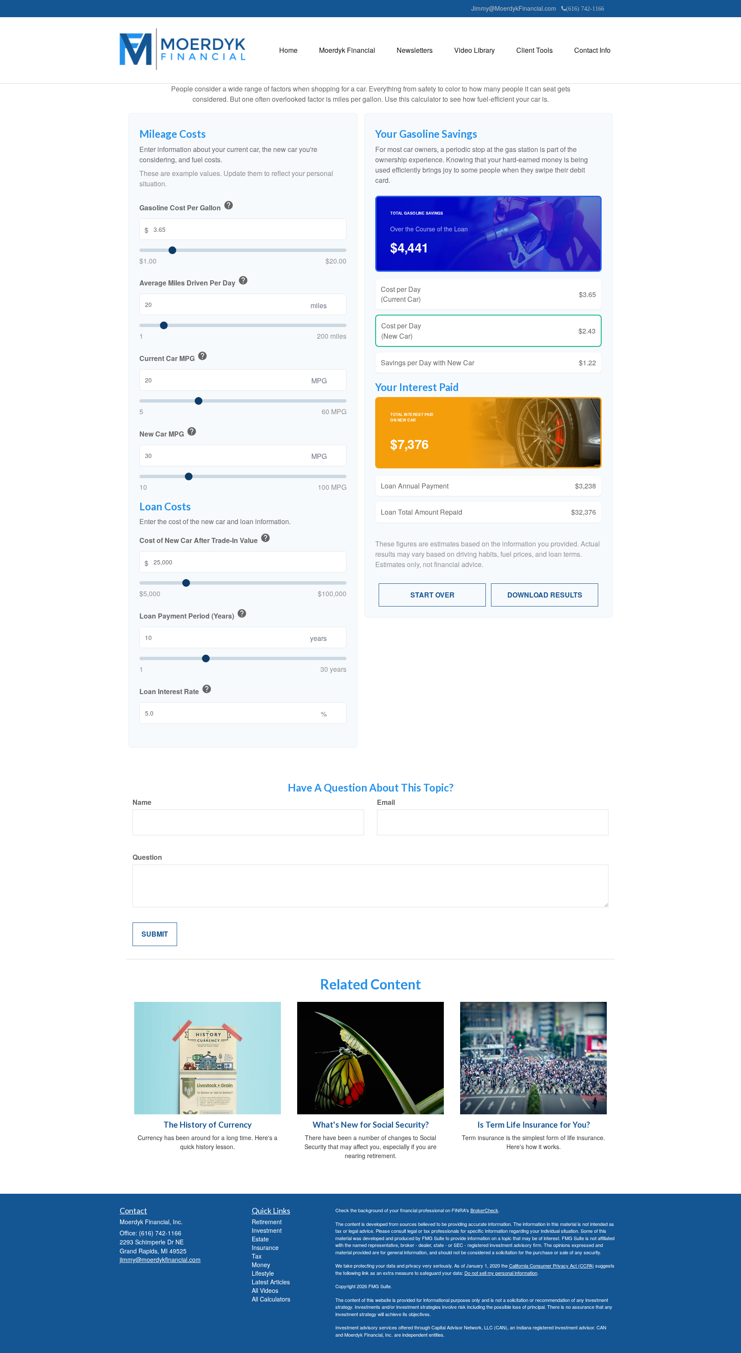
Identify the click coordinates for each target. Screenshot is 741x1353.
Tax (257, 1256)
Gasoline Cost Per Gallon (186, 206)
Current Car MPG (173, 357)
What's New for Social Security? (371, 1124)
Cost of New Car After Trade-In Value (205, 539)
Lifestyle (263, 1273)
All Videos (265, 1290)
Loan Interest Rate (175, 690)
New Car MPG (168, 432)
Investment (267, 1230)
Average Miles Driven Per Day (193, 281)
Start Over (432, 595)
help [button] (228, 205)
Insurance (265, 1247)
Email (386, 802)
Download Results (544, 595)
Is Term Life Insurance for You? (533, 1124)
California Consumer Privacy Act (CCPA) (551, 1265)
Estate (260, 1239)
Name (142, 802)
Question (147, 857)
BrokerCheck (484, 1210)
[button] (347, 50)
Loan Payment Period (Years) (193, 614)
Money (261, 1264)
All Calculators (271, 1299)
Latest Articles (271, 1281)
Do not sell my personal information (500, 1272)
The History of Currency (207, 1124)
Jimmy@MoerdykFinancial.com (513, 8)
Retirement (267, 1221)
